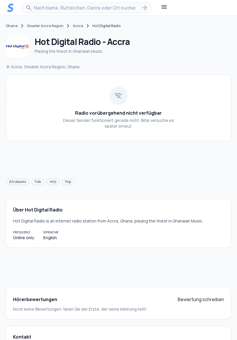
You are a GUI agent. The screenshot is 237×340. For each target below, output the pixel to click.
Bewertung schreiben (201, 299)
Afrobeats (17, 181)
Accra (78, 26)
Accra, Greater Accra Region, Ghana (42, 66)
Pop (68, 181)
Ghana (12, 26)
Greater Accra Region (45, 26)
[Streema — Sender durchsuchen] (10, 7)
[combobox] (86, 7)
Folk (38, 181)
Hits (53, 181)
